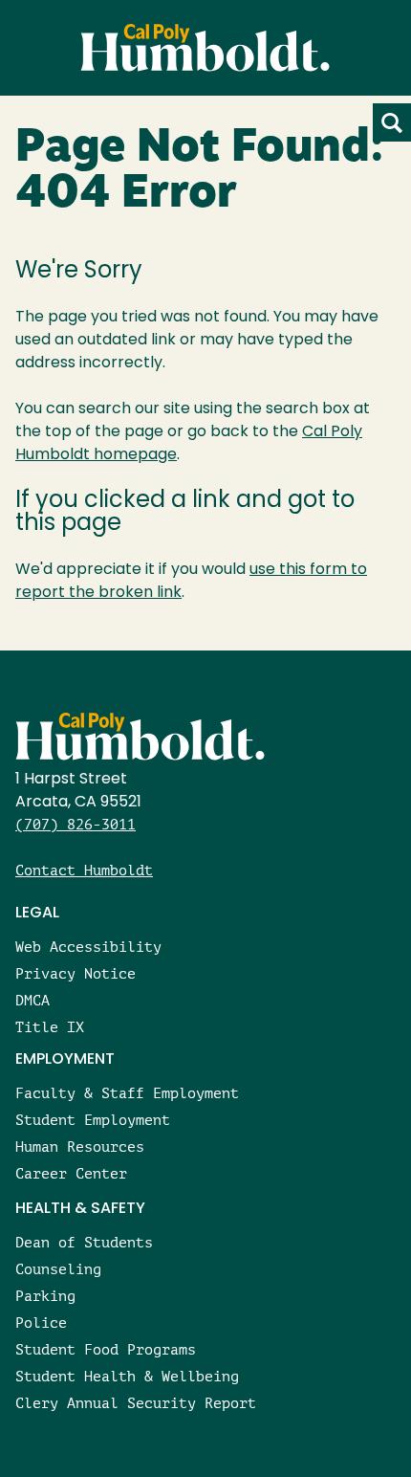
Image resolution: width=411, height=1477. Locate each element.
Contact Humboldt (84, 870)
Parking (45, 1296)
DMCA (32, 1000)
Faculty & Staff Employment (127, 1093)
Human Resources (79, 1146)
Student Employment (92, 1120)
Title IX (49, 1027)
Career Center (71, 1173)
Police (41, 1322)
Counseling (58, 1269)
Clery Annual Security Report (135, 1403)
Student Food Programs (105, 1349)
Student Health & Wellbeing (127, 1376)
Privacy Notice (75, 973)
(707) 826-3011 (75, 824)
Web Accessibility (88, 946)
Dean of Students (84, 1242)
